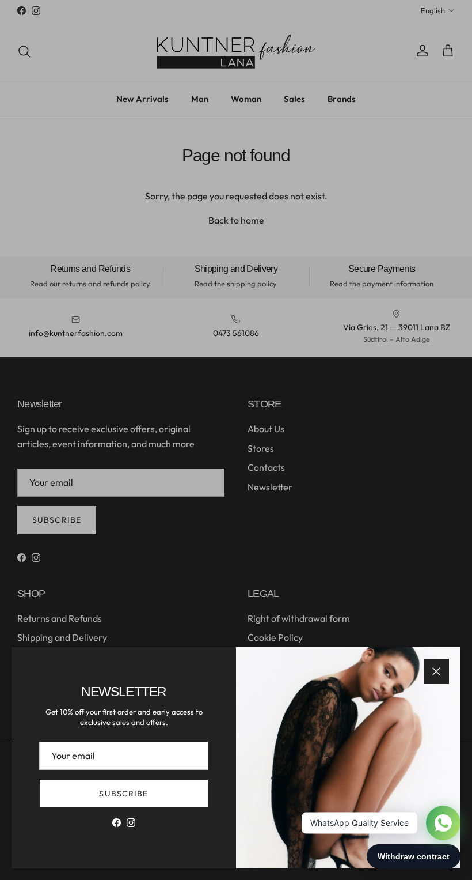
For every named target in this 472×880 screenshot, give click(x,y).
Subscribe (123, 793)
